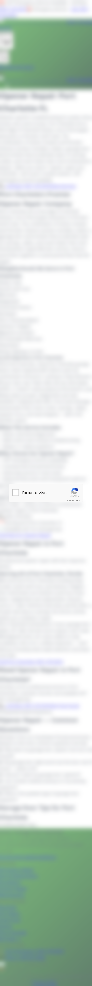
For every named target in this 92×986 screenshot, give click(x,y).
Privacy (70, 500)
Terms (77, 500)
